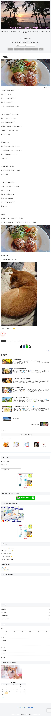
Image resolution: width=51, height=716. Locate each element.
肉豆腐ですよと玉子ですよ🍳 (7, 559)
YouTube (28, 49)
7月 (6, 634)
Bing (16, 49)
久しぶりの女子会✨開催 (6, 553)
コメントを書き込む (25, 434)
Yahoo (22, 49)
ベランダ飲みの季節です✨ (6, 556)
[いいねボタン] (2, 333)
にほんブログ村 (5, 569)
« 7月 (2, 697)
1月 (6, 631)
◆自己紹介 (4, 464)
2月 (14, 631)
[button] (30, 346)
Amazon (35, 49)
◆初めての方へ (5, 461)
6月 (46, 631)
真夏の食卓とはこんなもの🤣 (7, 550)
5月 (38, 631)
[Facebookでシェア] (24, 346)
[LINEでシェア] (27, 346)
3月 (22, 631)
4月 (30, 631)
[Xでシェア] (21, 346)
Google (10, 49)
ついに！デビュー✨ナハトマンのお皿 (8, 548)
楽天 (41, 49)
